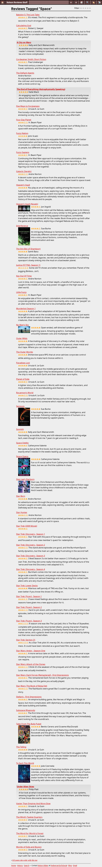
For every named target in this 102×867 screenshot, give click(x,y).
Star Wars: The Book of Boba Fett (31, 686)
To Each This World (25, 763)
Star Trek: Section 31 (25, 639)
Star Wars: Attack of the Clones (30, 664)
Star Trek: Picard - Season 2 (29, 607)
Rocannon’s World (24, 392)
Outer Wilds (21, 338)
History (20, 865)
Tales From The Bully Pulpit (28, 723)
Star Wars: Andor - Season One (30, 650)
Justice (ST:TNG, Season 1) (28, 265)
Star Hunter (21, 512)
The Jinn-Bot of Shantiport (28, 248)
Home (13, 865)
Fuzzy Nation (22, 133)
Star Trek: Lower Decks (27, 585)
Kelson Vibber (43, 865)
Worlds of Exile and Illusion (29, 847)
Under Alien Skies (25, 786)
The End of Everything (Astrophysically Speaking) (41, 89)
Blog (70, 865)
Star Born (20, 496)
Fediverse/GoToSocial (59, 865)
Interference (22, 225)
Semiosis (20, 406)
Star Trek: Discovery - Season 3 (30, 555)
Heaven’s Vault (23, 185)
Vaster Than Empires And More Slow (33, 803)
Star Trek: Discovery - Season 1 (30, 534)
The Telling (21, 747)
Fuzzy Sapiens (22, 152)
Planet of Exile (22, 379)
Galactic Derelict (23, 171)
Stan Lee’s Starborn (25, 479)
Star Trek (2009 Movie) (26, 526)
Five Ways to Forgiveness (28, 106)
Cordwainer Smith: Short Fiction (31, 59)
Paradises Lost (23, 362)
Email (75, 865)
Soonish (20, 429)
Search (26, 865)
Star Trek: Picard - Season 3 (29, 620)
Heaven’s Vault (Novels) (27, 204)
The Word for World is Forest (29, 833)
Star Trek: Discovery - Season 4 (30, 569)
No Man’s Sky (22, 324)
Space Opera (22, 456)
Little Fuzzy (21, 292)
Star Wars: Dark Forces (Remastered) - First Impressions (42, 675)
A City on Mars (24, 42)
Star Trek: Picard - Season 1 (29, 596)
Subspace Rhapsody (25, 710)
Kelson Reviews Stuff (17, 2)
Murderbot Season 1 (26, 308)
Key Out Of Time (24, 276)
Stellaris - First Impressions (29, 696)
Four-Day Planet (23, 119)
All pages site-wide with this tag (24, 860)
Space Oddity (22, 442)
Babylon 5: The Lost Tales (28, 14)
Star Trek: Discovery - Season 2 (30, 545)
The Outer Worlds (24, 352)
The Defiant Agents (25, 73)
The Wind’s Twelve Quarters (29, 817)
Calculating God (23, 25)
